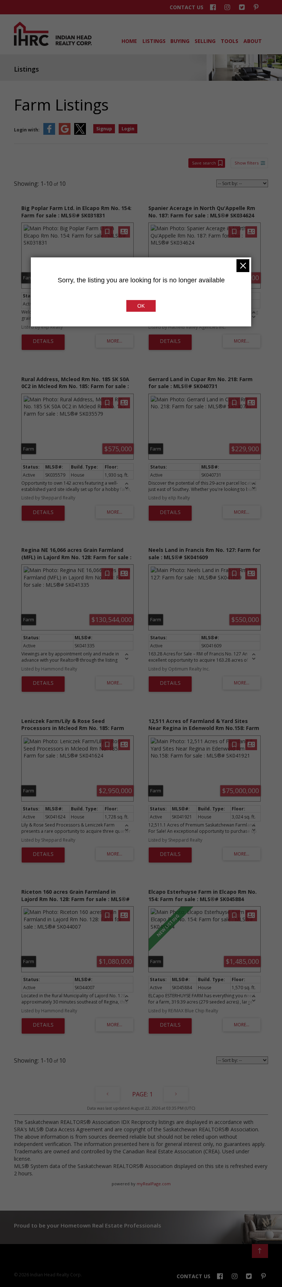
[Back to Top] (260, 1251)
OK (141, 306)
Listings (153, 40)
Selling (204, 40)
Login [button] (128, 129)
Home (129, 40)
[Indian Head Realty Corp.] (53, 43)
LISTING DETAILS (43, 342)
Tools (229, 40)
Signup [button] (104, 129)
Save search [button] (204, 163)
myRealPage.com (154, 1183)
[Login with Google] (64, 133)
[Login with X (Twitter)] (80, 133)
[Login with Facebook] (49, 133)
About (252, 40)
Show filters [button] (246, 163)
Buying (179, 40)
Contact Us (186, 7)
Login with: (27, 130)
